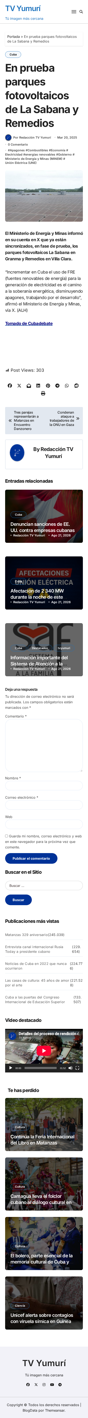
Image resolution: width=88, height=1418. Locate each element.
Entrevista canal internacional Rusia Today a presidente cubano (34, 949)
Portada (13, 36)
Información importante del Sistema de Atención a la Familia (39, 663)
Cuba (13, 54)
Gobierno (65, 154)
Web (8, 817)
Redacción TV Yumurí (29, 535)
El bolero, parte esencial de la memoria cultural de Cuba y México (41, 1262)
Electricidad (13, 154)
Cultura (20, 1127)
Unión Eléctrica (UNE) (21, 162)
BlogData (30, 1410)
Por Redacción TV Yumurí (32, 137)
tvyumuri (64, 648)
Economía (58, 150)
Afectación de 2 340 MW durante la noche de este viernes (37, 597)
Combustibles (38, 150)
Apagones (17, 150)
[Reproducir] (11, 1068)
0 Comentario (18, 144)
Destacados (40, 648)
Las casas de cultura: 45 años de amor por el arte (37, 982)
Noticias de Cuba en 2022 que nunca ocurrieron (36, 965)
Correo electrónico (21, 797)
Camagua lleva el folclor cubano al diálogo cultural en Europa (40, 1202)
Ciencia (20, 1305)
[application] (44, 1050)
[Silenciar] (70, 1068)
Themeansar (55, 1410)
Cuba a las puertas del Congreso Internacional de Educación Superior (35, 999)
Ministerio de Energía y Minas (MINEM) (33, 158)
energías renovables (40, 154)
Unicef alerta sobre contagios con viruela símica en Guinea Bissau (41, 1321)
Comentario (16, 716)
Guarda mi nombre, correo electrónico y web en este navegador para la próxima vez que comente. (43, 841)
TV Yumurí (22, 8)
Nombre (13, 778)
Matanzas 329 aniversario (26, 935)
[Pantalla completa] (77, 1068)
